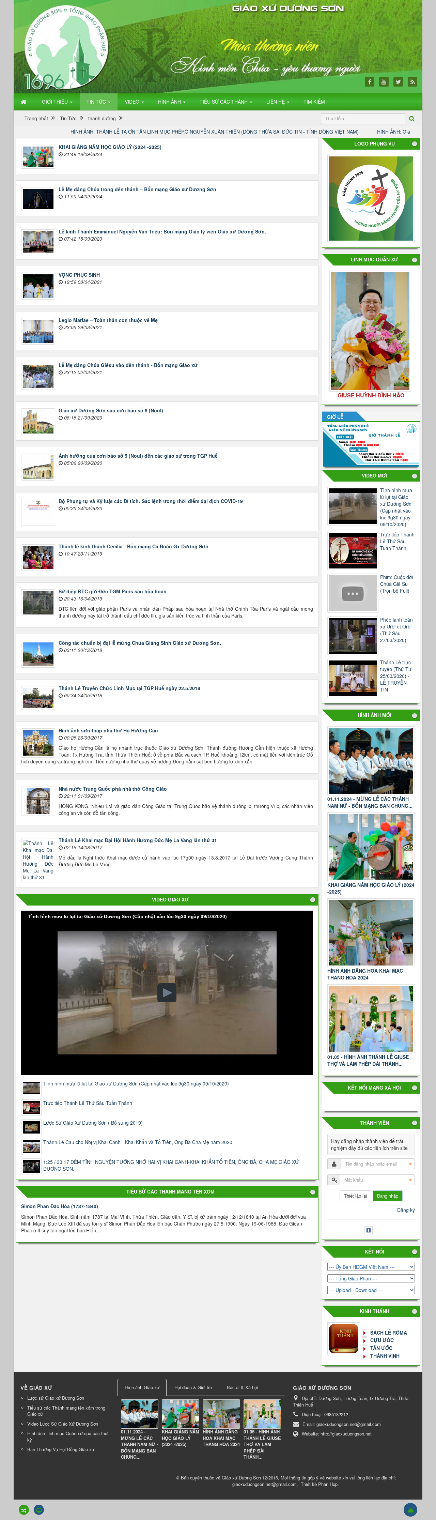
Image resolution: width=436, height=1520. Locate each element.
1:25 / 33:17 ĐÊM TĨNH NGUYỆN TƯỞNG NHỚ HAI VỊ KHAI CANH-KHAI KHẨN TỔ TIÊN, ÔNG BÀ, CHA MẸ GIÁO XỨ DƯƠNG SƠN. (171, 1165)
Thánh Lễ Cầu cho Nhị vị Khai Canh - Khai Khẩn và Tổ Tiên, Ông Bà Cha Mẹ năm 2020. (138, 1142)
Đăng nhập (387, 1195)
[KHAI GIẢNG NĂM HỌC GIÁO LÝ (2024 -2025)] (371, 847)
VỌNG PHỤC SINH (79, 274)
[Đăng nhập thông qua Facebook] (369, 1229)
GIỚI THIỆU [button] (55, 101)
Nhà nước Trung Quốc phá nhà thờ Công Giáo (113, 788)
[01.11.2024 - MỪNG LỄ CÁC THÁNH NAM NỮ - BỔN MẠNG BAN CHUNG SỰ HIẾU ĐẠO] (139, 1413)
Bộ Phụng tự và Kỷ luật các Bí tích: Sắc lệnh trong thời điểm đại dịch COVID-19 (151, 501)
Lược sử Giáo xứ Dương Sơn (55, 1398)
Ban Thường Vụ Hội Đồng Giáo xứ (60, 1449)
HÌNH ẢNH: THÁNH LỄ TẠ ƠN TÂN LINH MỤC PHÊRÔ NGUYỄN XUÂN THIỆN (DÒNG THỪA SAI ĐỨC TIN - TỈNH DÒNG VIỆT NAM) (155, 131)
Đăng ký (406, 1209)
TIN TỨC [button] (97, 101)
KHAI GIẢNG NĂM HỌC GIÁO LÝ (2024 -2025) (110, 146)
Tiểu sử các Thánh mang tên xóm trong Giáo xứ (66, 1410)
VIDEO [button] (133, 101)
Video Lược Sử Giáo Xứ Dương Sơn (62, 1423)
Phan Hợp (328, 1484)
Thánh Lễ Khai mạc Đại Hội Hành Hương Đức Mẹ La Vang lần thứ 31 (138, 840)
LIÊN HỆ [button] (276, 101)
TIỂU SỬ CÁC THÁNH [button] (224, 101)
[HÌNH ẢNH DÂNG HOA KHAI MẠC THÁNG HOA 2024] (371, 933)
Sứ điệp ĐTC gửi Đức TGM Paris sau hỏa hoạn (113, 591)
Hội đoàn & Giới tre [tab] (193, 1387)
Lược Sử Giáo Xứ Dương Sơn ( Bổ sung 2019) (93, 1122)
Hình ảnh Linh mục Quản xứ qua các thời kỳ (67, 1436)
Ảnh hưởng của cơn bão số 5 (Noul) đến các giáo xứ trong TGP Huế (138, 455)
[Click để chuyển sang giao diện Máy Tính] (39, 1510)
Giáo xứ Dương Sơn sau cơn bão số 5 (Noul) (111, 410)
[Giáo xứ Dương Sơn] (68, 46)
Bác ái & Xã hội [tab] (242, 1387)
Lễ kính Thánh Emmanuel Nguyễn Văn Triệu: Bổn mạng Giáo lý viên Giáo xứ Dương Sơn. (162, 231)
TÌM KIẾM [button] (314, 101)
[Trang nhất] (24, 101)
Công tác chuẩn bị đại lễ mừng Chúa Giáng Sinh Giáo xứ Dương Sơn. (140, 642)
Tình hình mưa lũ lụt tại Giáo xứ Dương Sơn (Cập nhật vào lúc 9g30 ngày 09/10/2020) (136, 1083)
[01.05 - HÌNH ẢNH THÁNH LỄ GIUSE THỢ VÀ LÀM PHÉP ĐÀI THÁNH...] (371, 1018)
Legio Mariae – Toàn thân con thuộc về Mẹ (108, 320)
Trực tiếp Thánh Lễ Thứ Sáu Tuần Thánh (87, 1102)
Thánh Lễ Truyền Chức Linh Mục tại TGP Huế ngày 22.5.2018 (129, 688)
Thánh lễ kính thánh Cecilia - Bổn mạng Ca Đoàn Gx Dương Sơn (133, 546)
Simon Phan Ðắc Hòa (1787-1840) (59, 1206)
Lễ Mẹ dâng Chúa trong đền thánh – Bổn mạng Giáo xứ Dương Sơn (137, 189)
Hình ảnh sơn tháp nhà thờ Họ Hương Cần (108, 730)
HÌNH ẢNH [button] (170, 101)
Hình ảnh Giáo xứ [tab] (142, 1387)
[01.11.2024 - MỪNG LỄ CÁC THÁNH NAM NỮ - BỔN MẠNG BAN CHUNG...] (371, 760)
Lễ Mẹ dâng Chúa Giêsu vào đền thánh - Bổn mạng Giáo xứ (128, 365)
